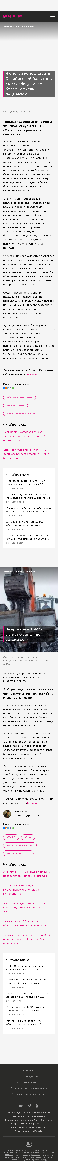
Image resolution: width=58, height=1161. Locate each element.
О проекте (29, 1070)
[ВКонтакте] (4, 388)
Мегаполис (34, 803)
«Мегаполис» (34, 374)
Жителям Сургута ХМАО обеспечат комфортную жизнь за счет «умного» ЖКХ (26, 907)
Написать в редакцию (29, 1082)
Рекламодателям (29, 1076)
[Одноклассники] (6, 388)
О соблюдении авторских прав (29, 1094)
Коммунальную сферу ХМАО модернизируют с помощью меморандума (21, 889)
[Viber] (10, 388)
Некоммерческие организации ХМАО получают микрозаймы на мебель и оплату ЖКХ (27, 939)
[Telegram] (8, 388)
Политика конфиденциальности (29, 1088)
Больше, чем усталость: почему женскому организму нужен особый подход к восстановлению (26, 436)
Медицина (29, 26)
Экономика (29, 571)
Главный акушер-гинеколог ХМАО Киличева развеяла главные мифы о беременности (26, 453)
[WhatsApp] (13, 388)
